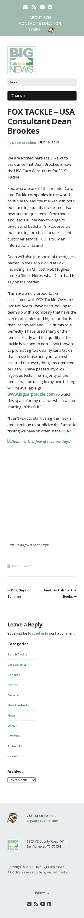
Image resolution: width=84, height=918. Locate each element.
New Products (18, 705)
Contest (13, 675)
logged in (36, 633)
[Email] (29, 904)
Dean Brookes (24, 142)
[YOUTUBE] (42, 7)
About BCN (40, 17)
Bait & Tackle (22, 566)
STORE (34, 29)
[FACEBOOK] (50, 7)
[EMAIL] (25, 7)
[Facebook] (49, 904)
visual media (57, 872)
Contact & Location (40, 23)
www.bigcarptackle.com (31, 394)
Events (12, 685)
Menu (20, 96)
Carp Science (17, 664)
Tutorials (14, 746)
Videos (12, 756)
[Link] (55, 904)
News (11, 715)
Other (12, 725)
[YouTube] (43, 904)
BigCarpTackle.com (42, 820)
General (13, 695)
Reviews (13, 736)
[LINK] (58, 7)
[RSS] (34, 7)
